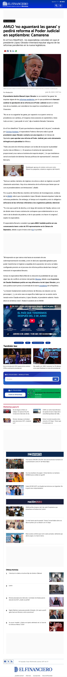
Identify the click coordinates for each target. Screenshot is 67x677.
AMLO (27, 342)
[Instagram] (61, 1)
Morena (38, 279)
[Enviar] (55, 379)
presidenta (43, 286)
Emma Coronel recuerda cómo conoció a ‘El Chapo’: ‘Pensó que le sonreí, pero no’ (52, 421)
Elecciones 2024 (9, 21)
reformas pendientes (26, 99)
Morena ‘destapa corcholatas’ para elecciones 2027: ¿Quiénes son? (22, 421)
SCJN (48, 342)
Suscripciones (36, 675)
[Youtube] (62, 1)
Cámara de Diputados (38, 342)
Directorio (28, 675)
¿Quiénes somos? (19, 675)
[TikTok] (64, 1)
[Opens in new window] (15, 464)
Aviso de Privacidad (47, 675)
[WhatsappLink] (32, 393)
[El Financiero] (15, 4)
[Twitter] (59, 1)
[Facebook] (57, 1)
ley (33, 230)
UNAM (9, 196)
